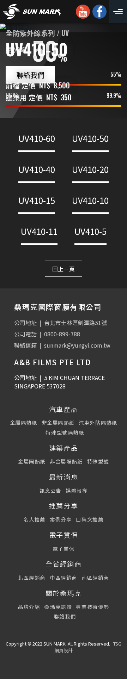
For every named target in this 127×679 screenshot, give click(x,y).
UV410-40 (36, 169)
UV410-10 (90, 200)
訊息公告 (50, 490)
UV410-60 (36, 138)
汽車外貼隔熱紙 (98, 422)
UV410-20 (90, 169)
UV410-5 (90, 231)
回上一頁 (63, 268)
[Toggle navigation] (118, 11)
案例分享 (61, 519)
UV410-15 (36, 200)
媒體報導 (76, 490)
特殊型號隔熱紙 (65, 432)
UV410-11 (39, 231)
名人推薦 (35, 519)
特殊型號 (98, 461)
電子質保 (63, 548)
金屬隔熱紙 (23, 422)
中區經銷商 (63, 577)
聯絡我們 (30, 74)
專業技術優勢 (92, 606)
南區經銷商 (95, 577)
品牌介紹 (29, 606)
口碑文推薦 (89, 519)
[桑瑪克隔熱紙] (32, 11)
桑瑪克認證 (58, 606)
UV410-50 (90, 138)
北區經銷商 (32, 577)
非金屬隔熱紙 (58, 422)
